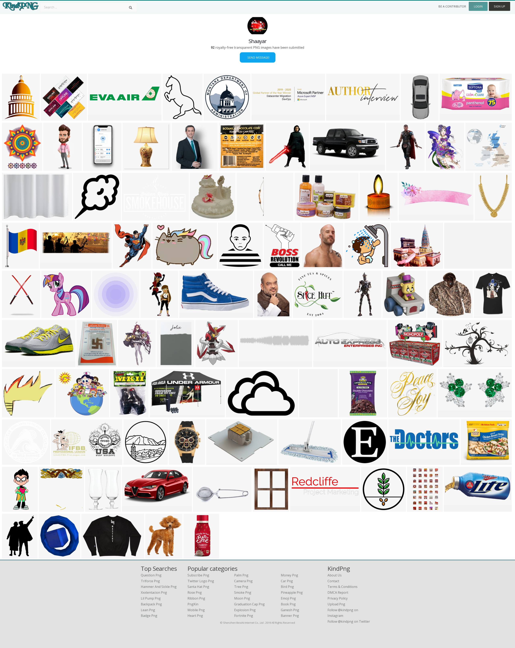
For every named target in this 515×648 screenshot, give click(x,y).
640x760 (125, 364)
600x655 (157, 415)
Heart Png (195, 615)
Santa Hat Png (198, 586)
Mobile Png (196, 610)
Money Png (289, 575)
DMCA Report (338, 592)
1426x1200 (370, 509)
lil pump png (151, 598)
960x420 (317, 168)
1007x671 (452, 266)
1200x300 (321, 364)
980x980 (349, 462)
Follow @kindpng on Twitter (349, 621)
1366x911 (130, 218)
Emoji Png (288, 598)
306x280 (9, 415)
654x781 (152, 556)
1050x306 (396, 462)
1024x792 (160, 266)
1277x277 (259, 118)
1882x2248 (11, 168)
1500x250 (247, 364)
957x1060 (51, 168)
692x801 (84, 364)
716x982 (261, 315)
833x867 (179, 168)
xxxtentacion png (154, 592)
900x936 (197, 218)
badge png (149, 615)
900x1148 (10, 315)
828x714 (395, 364)
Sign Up (499, 6)
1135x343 (334, 118)
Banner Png (290, 615)
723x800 (202, 364)
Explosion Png (245, 610)
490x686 (92, 509)
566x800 (393, 168)
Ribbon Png (196, 598)
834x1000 (482, 315)
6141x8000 (11, 266)
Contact (333, 581)
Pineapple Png (292, 592)
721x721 (130, 168)
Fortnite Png (243, 615)
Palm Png (241, 575)
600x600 (117, 415)
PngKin (192, 604)
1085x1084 (101, 315)
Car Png (287, 581)
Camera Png (243, 581)
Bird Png (287, 586)
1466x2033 (369, 218)
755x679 (63, 415)
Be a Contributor (452, 6)
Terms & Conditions (342, 586)
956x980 (225, 266)
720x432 (9, 364)
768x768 (395, 415)
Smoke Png (242, 592)
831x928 (273, 168)
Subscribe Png (198, 575)
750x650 (46, 556)
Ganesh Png (290, 610)
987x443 (297, 509)
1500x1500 (228, 168)
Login (478, 6)
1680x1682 (474, 168)
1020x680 (451, 364)
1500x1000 (11, 218)
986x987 (211, 118)
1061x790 (469, 462)
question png (151, 575)
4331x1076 (97, 118)
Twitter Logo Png (200, 581)
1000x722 (286, 462)
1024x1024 (304, 218)
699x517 (186, 315)
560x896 (414, 509)
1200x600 (59, 462)
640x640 (260, 509)
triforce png (150, 581)
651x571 (398, 266)
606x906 (9, 556)
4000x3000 (192, 556)
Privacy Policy (338, 598)
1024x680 (130, 509)
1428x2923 (149, 315)
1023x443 (452, 509)
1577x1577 (82, 218)
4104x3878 (11, 462)
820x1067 (10, 118)
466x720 (9, 509)
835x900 (390, 315)
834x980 (170, 118)
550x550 (233, 415)
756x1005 (307, 415)
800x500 (447, 118)
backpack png (151, 604)
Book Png (288, 604)
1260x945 (245, 218)
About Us (335, 575)
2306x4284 (92, 168)
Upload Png (336, 604)
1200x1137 (302, 315)
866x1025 (121, 266)
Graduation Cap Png (249, 604)
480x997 (351, 315)
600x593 (46, 509)
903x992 (309, 266)
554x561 (351, 266)
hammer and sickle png (159, 586)
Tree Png (241, 586)
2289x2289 (408, 218)
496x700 (482, 218)
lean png (148, 610)
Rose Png (194, 592)
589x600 (48, 315)
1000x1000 (50, 118)
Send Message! (257, 57)
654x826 (433, 168)
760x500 (445, 415)
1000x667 (214, 462)
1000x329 (48, 266)
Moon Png (242, 598)
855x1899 (409, 118)
